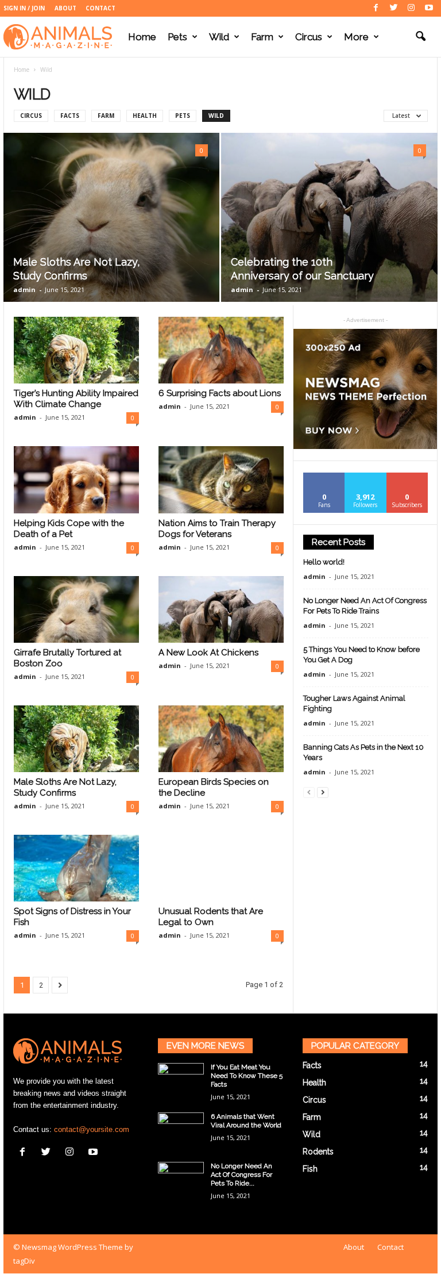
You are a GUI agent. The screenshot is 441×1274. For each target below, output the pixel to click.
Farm (262, 37)
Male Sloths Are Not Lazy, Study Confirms (65, 787)
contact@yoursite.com (91, 1129)
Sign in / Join (24, 8)
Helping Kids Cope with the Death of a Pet (69, 528)
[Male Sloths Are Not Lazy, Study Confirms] (111, 217)
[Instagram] (411, 8)
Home (142, 37)
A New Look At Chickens (208, 652)
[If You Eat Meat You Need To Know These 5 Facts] (181, 1080)
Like (324, 477)
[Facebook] (375, 8)
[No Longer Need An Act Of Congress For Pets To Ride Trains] (181, 1179)
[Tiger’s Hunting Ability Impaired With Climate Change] (76, 350)
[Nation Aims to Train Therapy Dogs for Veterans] (221, 479)
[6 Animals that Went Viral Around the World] (181, 1129)
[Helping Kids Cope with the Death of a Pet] (76, 479)
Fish (310, 1168)
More (356, 37)
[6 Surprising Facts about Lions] (221, 350)
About (65, 8)
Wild (219, 37)
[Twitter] (393, 8)
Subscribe (407, 477)
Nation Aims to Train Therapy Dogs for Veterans (217, 528)
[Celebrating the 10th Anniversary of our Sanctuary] (329, 217)
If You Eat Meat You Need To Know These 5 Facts (247, 1075)
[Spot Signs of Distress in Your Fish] (76, 868)
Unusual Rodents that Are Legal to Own (210, 916)
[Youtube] (429, 8)
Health (145, 116)
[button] (420, 36)
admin (24, 289)
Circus (308, 37)
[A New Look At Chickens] (221, 609)
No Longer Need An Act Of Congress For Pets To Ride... (241, 1174)
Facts (69, 116)
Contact (100, 8)
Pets (177, 37)
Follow (365, 477)
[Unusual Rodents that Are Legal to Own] (221, 868)
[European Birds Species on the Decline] (221, 738)
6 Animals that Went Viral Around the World (246, 1120)
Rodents (318, 1151)
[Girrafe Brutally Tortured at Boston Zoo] (76, 609)
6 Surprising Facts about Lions (219, 393)
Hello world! (324, 562)
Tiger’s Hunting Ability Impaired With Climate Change (76, 398)
